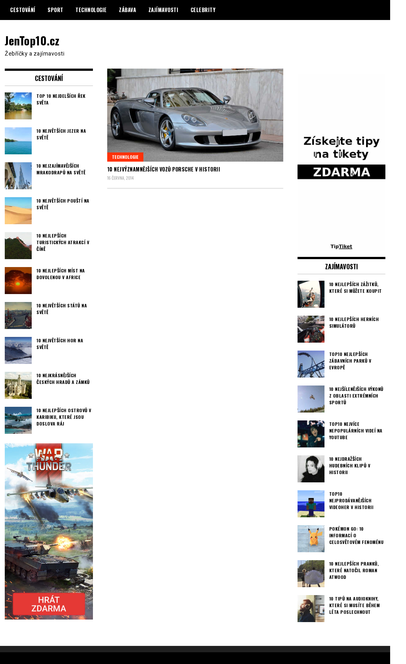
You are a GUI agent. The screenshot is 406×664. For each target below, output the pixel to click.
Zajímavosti (163, 10)
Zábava (127, 10)
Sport (55, 10)
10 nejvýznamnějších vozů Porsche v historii (163, 169)
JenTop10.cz (32, 40)
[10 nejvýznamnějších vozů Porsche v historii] (195, 115)
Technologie (91, 10)
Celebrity (203, 10)
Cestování (23, 10)
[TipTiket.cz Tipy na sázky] (342, 246)
